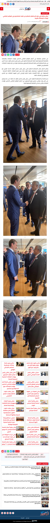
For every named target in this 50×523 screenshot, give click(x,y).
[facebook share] (13, 55)
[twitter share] (11, 55)
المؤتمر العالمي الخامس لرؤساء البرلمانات (29, 454)
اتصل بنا (22, 518)
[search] (1, 8)
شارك (17, 54)
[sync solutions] (34, 521)
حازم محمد (45, 22)
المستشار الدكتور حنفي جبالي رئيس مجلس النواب (34, 457)
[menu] (48, 8)
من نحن (27, 518)
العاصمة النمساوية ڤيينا (12, 454)
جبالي (42, 454)
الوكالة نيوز (25, 459)
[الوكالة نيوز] (44, 513)
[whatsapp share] (8, 55)
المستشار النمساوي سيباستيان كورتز (13, 457)
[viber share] (5, 55)
